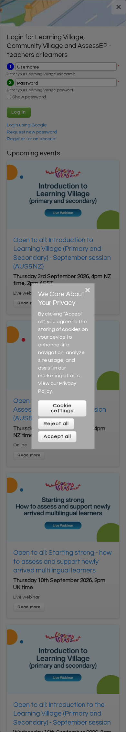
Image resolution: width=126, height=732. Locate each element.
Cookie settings (62, 408)
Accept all (57, 436)
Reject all (56, 423)
